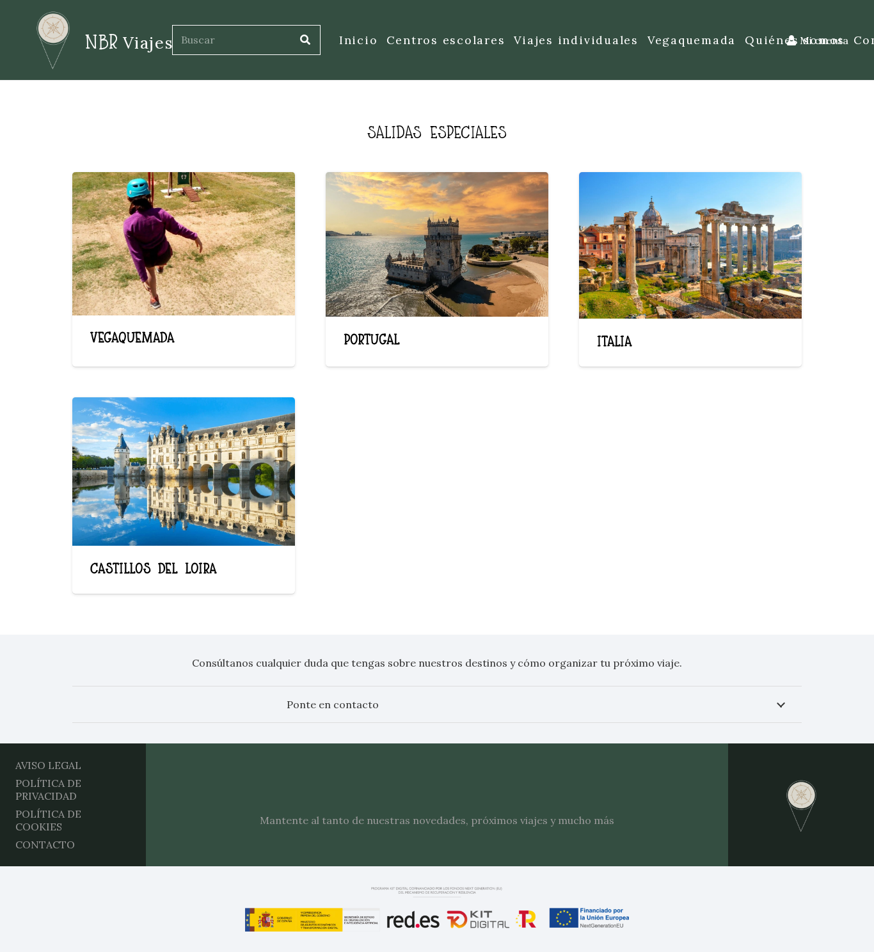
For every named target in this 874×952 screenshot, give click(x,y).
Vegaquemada (132, 336)
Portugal (372, 338)
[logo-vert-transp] (48, 40)
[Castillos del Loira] (183, 471)
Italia (614, 340)
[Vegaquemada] (183, 243)
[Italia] (690, 245)
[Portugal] (437, 244)
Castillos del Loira (153, 567)
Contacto (45, 844)
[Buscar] (305, 40)
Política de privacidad (48, 789)
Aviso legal (48, 765)
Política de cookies (48, 820)
